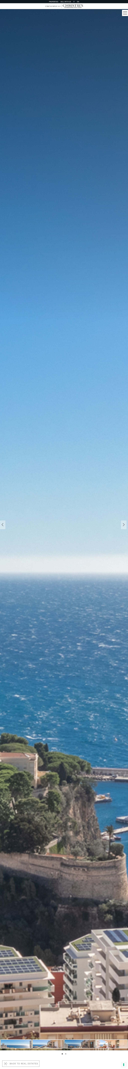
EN (78, 2)
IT (74, 2)
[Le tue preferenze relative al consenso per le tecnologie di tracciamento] (123, 1064)
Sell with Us (65, 2)
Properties (53, 2)
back (24, 1064)
